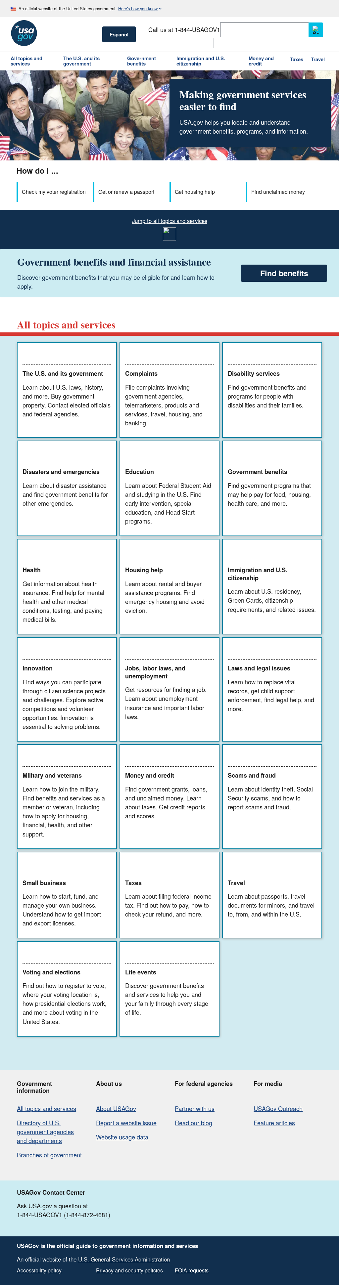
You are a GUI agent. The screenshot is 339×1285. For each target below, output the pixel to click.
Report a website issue (126, 1122)
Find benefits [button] (284, 273)
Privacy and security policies (129, 1270)
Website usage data (122, 1137)
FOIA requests (192, 1270)
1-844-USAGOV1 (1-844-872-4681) (63, 1214)
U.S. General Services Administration (124, 1259)
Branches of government (49, 1154)
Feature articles (274, 1122)
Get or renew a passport (126, 191)
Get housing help (195, 191)
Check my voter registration (54, 191)
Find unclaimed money (278, 191)
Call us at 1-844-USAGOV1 (184, 29)
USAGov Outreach (278, 1108)
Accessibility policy (39, 1270)
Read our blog (193, 1122)
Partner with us (195, 1108)
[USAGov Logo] (24, 33)
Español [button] (119, 34)
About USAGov (116, 1108)
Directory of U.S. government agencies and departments (45, 1131)
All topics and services (46, 1108)
